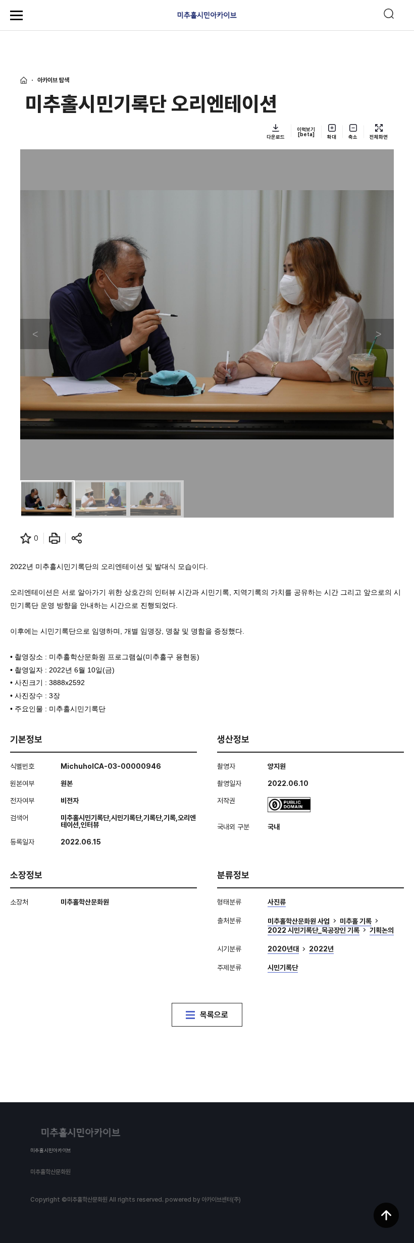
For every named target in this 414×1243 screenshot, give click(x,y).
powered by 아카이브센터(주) (203, 1199)
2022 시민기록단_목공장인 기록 (313, 930)
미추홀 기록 (356, 921)
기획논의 (382, 930)
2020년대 (283, 949)
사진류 (277, 902)
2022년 (321, 949)
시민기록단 (283, 968)
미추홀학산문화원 (50, 1171)
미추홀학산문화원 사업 (299, 921)
